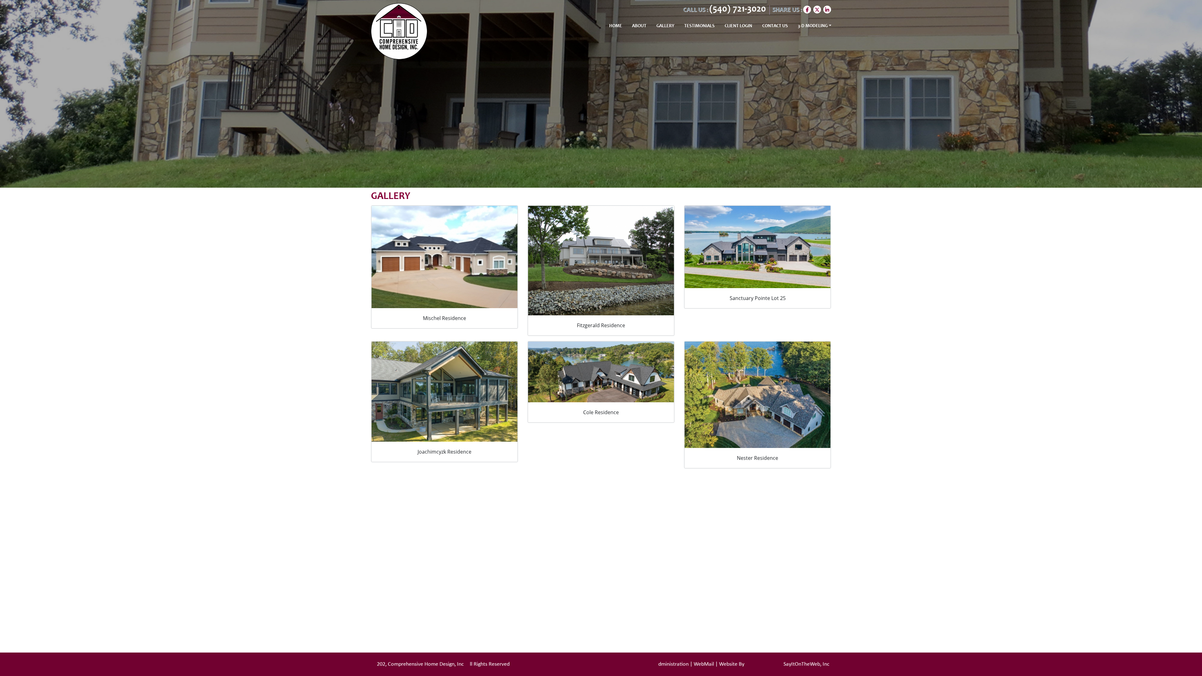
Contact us (775, 26)
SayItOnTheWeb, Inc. (807, 664)
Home (615, 26)
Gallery (665, 26)
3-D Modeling (813, 26)
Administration (672, 664)
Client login (738, 26)
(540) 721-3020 (738, 9)
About (639, 26)
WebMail (704, 664)
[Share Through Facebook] (808, 9)
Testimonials (699, 26)
